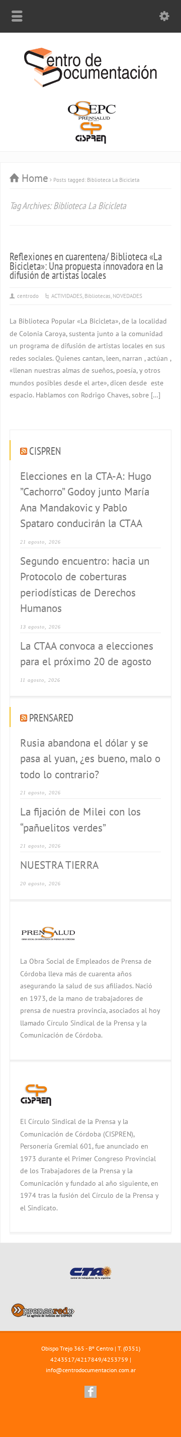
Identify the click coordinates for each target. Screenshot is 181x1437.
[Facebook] (90, 1392)
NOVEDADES (127, 295)
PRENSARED (51, 718)
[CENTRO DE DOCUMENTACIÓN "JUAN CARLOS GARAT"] (90, 85)
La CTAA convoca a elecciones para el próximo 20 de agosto (86, 654)
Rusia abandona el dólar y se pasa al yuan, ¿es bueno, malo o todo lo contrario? (90, 758)
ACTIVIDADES (66, 295)
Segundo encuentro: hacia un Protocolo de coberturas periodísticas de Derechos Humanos (84, 584)
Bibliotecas (97, 295)
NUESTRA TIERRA (59, 865)
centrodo (28, 295)
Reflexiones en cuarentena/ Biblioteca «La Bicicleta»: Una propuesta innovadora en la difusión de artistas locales (86, 265)
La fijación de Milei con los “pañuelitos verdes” (80, 820)
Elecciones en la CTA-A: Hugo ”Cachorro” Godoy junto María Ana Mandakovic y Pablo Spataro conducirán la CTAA (85, 500)
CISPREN (45, 451)
